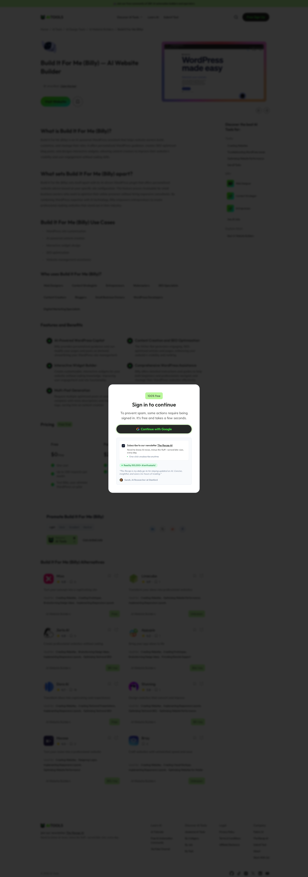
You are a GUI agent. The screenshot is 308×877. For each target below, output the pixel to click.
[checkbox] (123, 445)
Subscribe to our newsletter (150, 445)
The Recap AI (165, 445)
